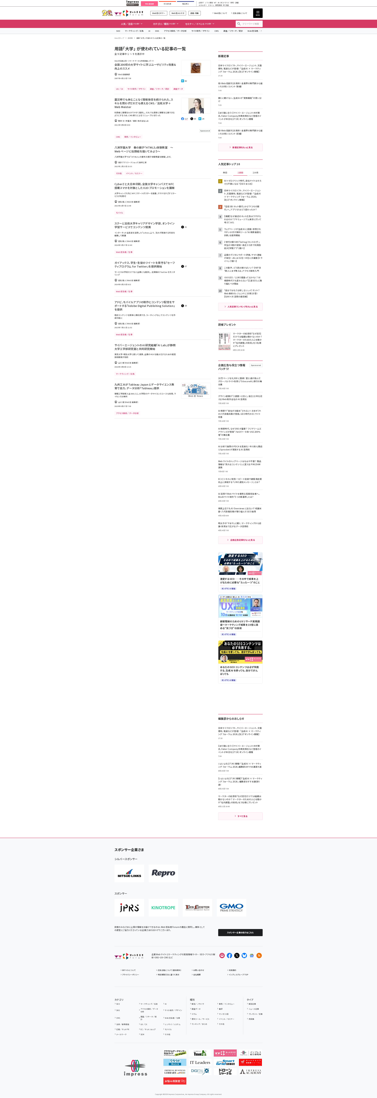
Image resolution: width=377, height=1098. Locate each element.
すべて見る (242, 816)
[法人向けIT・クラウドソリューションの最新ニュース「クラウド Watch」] (174, 1063)
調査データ (196, 1009)
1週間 (240, 172)
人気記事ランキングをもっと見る (243, 306)
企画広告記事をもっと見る (242, 539)
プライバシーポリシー (130, 974)
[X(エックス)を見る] (237, 955)
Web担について (220, 13)
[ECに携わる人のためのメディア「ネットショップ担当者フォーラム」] (250, 1063)
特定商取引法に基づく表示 (168, 974)
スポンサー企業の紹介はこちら (240, 932)
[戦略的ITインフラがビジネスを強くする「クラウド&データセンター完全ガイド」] (174, 1054)
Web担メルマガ (178, 13)
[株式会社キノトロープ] (163, 908)
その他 (167, 1034)
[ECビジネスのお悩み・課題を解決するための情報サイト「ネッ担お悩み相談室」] (174, 1082)
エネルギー (203, 5)
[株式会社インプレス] (135, 1068)
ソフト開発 (209, 3)
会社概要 (197, 974)
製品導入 (185, 4)
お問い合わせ (198, 970)
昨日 (225, 172)
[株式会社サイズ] (197, 908)
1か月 (255, 172)
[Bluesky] (244, 955)
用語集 (130, 38)
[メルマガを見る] (222, 955)
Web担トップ (119, 38)
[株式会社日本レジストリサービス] (129, 908)
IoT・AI (216, 3)
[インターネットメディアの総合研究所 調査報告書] (250, 1054)
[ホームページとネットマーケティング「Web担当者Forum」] (225, 1054)
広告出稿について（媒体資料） (169, 970)
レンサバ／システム (172, 1024)
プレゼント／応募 (255, 1014)
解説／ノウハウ (198, 1004)
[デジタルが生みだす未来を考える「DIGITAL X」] (200, 1073)
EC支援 (226, 5)
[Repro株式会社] (163, 873)
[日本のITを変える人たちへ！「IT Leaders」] (200, 1063)
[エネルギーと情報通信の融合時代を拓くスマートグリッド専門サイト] (225, 1063)
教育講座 (218, 5)
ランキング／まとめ (199, 1024)
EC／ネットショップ (148, 1029)
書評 (220, 1009)
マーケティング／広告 (134, 30)
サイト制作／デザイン (200, 30)
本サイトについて (129, 970)
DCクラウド (224, 3)
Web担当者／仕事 (256, 30)
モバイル (168, 1029)
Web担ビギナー (158, 13)
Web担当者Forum (129, 13)
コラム (194, 1014)
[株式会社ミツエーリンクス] (129, 873)
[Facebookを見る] (229, 955)
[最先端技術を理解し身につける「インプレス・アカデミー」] (250, 1073)
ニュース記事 (254, 1009)
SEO (118, 30)
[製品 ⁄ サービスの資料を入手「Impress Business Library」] (174, 1073)
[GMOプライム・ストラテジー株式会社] (231, 908)
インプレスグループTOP (238, 974)
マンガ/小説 (223, 1014)
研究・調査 (234, 3)
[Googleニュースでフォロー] (251, 955)
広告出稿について (240, 13)
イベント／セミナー (226, 1019)
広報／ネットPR (122, 1029)
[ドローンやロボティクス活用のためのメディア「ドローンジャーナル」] (225, 1073)
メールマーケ (121, 1034)
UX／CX (144, 1024)
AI (149, 30)
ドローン (211, 5)
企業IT (201, 3)
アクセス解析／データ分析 (175, 30)
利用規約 (232, 970)
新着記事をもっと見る (242, 147)
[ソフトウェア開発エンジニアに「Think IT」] (200, 1054)
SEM (142, 1034)
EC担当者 (167, 4)
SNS (157, 30)
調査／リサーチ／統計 (233, 30)
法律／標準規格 (122, 1024)
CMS (216, 30)
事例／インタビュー (226, 1004)
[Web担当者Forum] (129, 957)
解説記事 (252, 1004)
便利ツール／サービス (200, 1019)
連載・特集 (194, 13)
